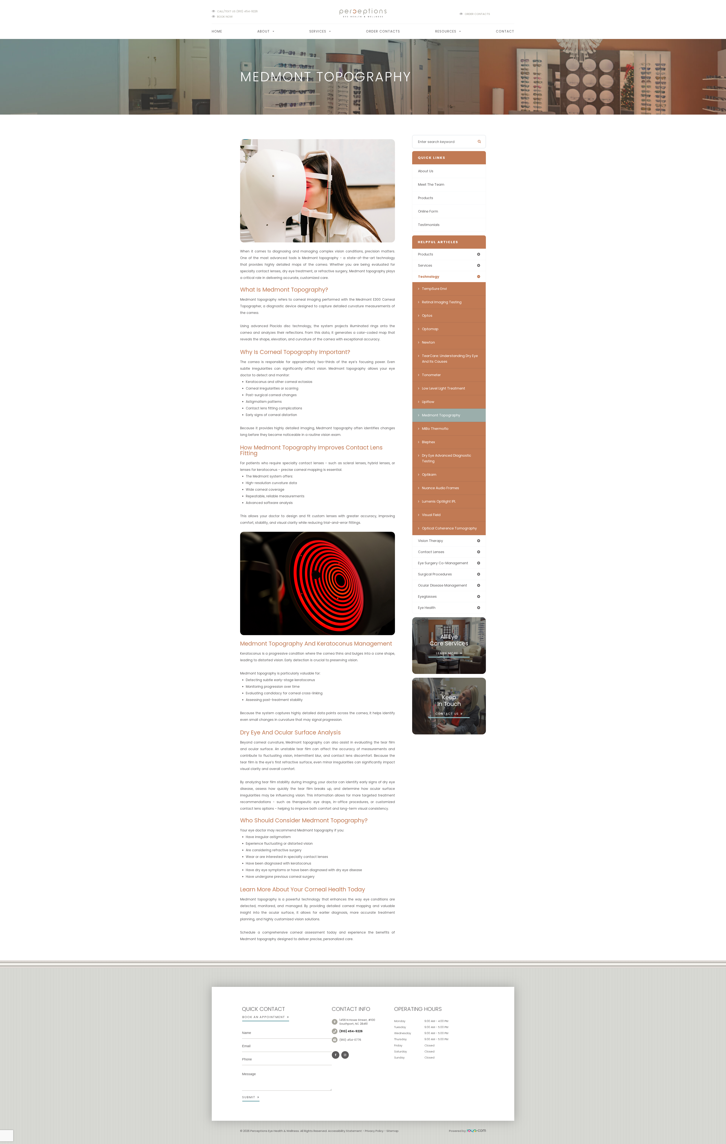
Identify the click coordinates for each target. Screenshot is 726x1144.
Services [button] (317, 31)
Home (217, 31)
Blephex (428, 442)
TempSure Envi (434, 288)
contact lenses (431, 551)
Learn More (447, 653)
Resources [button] (445, 31)
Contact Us (447, 714)
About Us (425, 171)
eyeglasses (427, 596)
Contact (505, 31)
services (425, 265)
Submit (248, 1097)
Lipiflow (428, 401)
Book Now (225, 17)
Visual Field (431, 514)
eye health (426, 607)
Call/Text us (237, 11)
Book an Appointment (263, 1017)
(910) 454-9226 (351, 1031)
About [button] (263, 31)
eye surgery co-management (443, 563)
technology (428, 276)
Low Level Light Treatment (443, 388)
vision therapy (430, 540)
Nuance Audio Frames (440, 488)
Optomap (430, 329)
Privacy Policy (374, 1131)
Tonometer (431, 375)
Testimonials (429, 224)
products (425, 254)
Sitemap (392, 1131)
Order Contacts (477, 14)
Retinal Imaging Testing (442, 302)
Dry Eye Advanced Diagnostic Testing (446, 458)
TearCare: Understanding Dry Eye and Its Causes (450, 358)
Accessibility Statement (345, 1131)
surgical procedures (435, 574)
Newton (428, 342)
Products (425, 198)
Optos (427, 315)
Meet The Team (431, 184)
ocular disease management (442, 585)
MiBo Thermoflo (435, 428)
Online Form (428, 211)
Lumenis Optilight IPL (439, 501)
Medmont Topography (441, 415)
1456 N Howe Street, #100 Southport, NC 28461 (357, 1022)
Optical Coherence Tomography (449, 528)
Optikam (429, 474)
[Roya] (476, 1131)
